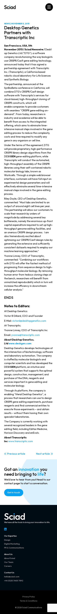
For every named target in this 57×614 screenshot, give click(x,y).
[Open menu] (49, 7)
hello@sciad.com (11, 576)
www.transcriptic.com (20, 441)
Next (39, 453)
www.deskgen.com (20, 343)
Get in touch (13, 492)
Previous (12, 453)
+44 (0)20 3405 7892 (13, 580)
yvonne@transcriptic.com (25, 335)
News (7, 23)
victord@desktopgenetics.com (29, 320)
